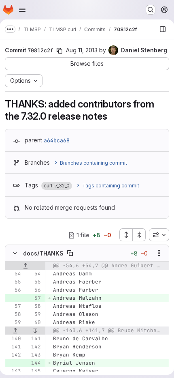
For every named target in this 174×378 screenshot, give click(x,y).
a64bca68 (57, 140)
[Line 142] (34, 347)
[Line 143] (34, 355)
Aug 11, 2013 (82, 50)
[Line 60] (34, 322)
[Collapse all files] (139, 234)
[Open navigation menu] (22, 9)
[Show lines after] (35, 330)
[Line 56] (14, 290)
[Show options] (159, 253)
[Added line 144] (34, 363)
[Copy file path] (70, 253)
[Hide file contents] (15, 253)
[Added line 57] (34, 298)
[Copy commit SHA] (59, 51)
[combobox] (159, 234)
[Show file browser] (162, 29)
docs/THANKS (43, 253)
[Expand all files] (125, 234)
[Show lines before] (25, 266)
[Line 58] (34, 306)
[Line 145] (34, 371)
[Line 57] (14, 306)
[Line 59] (34, 314)
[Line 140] (14, 339)
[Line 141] (34, 339)
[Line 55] (14, 282)
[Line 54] (14, 274)
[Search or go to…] (150, 10)
